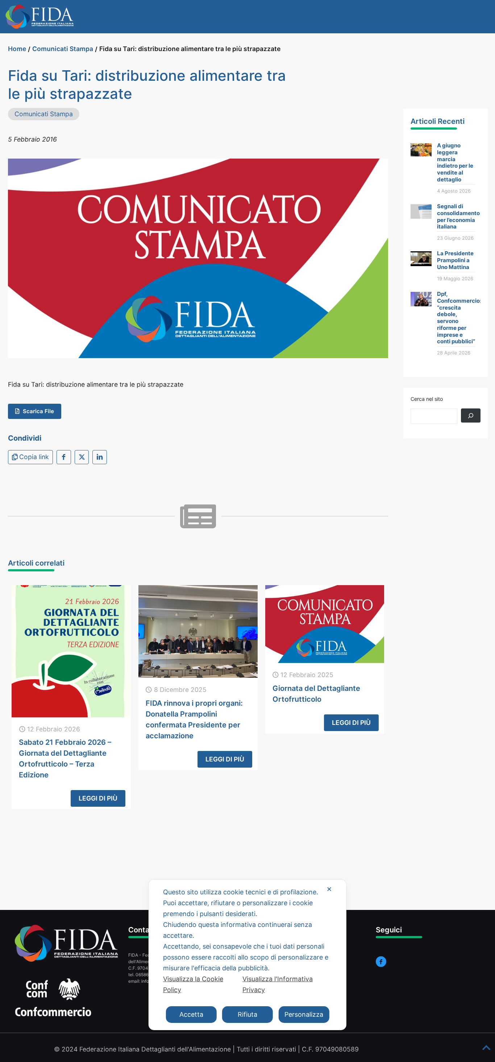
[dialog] (247, 955)
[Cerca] (471, 415)
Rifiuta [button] (247, 1014)
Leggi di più (98, 798)
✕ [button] (329, 889)
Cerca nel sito (427, 399)
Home (17, 49)
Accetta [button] (191, 1014)
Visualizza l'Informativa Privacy (277, 984)
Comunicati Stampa (62, 49)
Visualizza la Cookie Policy (193, 984)
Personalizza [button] (303, 1014)
